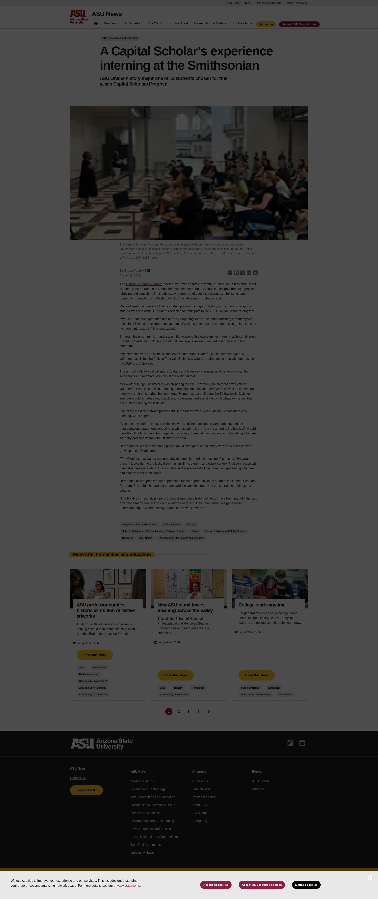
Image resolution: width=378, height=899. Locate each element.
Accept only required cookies (262, 884)
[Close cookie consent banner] (370, 878)
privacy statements (127, 885)
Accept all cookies (215, 884)
